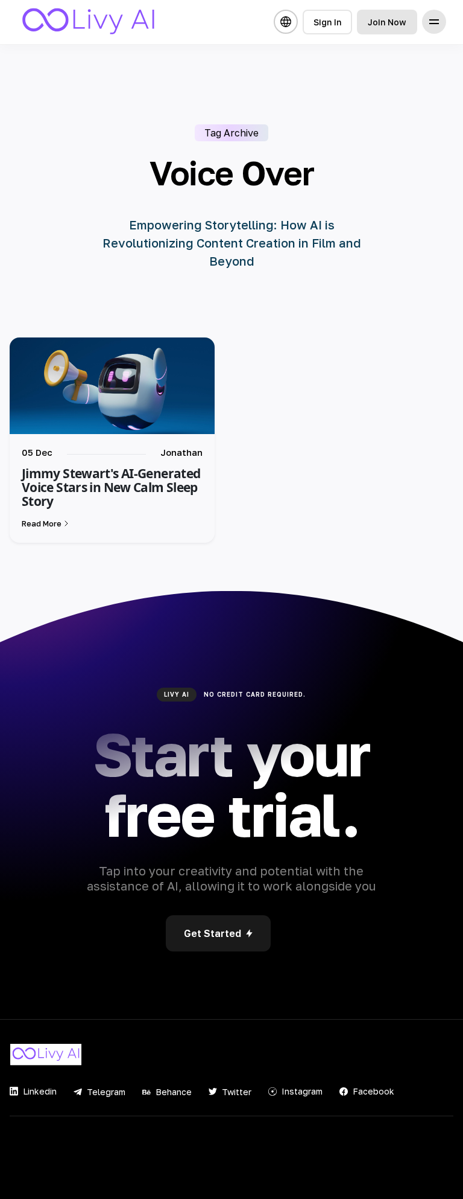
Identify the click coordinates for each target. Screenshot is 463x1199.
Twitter (236, 1092)
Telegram (106, 1092)
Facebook (373, 1091)
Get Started (212, 933)
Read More (41, 523)
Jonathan (181, 452)
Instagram (302, 1091)
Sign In (327, 22)
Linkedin (40, 1091)
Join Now (387, 22)
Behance (174, 1092)
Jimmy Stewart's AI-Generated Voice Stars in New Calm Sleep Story (111, 487)
